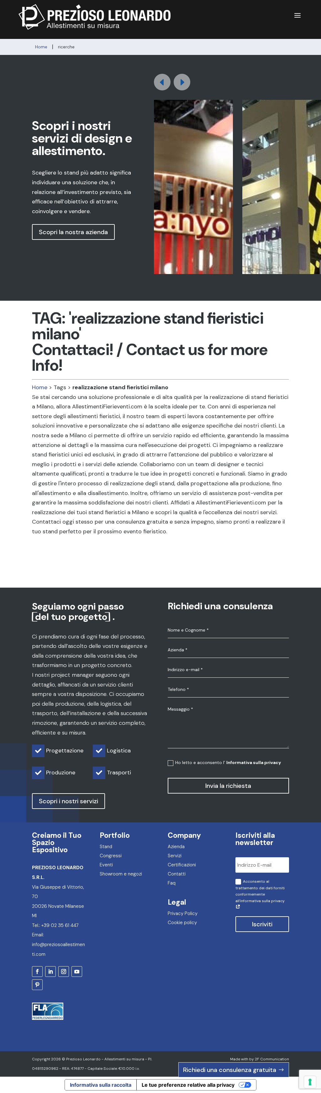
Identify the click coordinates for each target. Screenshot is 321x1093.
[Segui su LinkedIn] (50, 971)
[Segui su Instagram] (63, 971)
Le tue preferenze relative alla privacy (188, 1085)
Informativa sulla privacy (253, 762)
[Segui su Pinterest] (37, 984)
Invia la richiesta (228, 786)
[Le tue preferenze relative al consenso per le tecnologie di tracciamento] (310, 1082)
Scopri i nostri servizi (68, 801)
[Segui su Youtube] (76, 971)
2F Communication (272, 1059)
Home (39, 387)
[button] (182, 82)
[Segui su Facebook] (37, 971)
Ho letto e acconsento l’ (228, 762)
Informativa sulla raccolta (100, 1085)
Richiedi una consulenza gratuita (229, 1070)
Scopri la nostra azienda (73, 232)
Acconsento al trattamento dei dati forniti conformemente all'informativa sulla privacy (260, 891)
